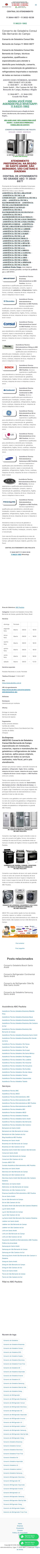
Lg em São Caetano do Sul (11, 1215)
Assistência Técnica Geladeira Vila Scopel (16, 1050)
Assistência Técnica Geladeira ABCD (14, 1112)
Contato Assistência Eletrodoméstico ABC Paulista (18, 1165)
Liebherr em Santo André (10, 1221)
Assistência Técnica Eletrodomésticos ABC (16, 1100)
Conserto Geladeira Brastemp (12, 1442)
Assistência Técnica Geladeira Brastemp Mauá (17, 1017)
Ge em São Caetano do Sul (11, 1202)
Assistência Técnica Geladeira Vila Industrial (16, 1063)
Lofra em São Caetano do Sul (12, 1237)
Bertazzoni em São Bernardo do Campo (15, 1131)
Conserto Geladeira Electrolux (13, 1449)
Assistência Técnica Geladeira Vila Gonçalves (17, 1066)
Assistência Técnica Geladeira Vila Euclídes (16, 1069)
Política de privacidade (9, 1243)
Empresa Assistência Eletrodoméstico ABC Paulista (19, 1193)
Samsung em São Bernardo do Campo (14, 1249)
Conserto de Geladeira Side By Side (14, 1387)
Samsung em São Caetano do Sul (13, 1252)
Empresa (20, 1526)
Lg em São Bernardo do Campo (12, 1212)
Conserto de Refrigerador (11, 1395)
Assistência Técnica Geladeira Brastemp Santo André (19, 1035)
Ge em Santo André (8, 1196)
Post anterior (20, 943)
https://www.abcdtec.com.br (11, 683)
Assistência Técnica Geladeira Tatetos (14, 1075)
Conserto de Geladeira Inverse (13, 1375)
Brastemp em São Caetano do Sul (13, 1147)
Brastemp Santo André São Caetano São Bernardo (19, 1150)
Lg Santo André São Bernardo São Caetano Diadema (19, 1218)
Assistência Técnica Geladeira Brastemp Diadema (18, 1020)
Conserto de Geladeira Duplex (13, 1356)
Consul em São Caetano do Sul (12, 1159)
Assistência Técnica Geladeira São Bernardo (16, 1122)
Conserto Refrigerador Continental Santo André (19, 975)
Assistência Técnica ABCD (11, 1094)
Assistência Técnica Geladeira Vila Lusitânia (16, 1059)
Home (20, 1523)
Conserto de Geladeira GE (11, 1368)
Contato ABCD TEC (8, 1162)
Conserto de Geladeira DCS (12, 1352)
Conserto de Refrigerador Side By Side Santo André (19, 984)
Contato (20, 1530)
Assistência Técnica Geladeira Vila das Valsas (17, 1072)
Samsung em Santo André (10, 1246)
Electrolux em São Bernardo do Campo (15, 1172)
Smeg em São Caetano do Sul (12, 1267)
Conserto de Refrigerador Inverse (14, 1418)
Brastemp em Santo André (11, 1140)
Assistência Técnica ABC (10, 1090)
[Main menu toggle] (36, 5)
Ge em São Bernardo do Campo (12, 1199)
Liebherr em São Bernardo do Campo (14, 1224)
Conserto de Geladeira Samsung (13, 1383)
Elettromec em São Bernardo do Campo (15, 1187)
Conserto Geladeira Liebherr (12, 1469)
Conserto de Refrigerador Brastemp (14, 1399)
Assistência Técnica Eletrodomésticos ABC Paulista (19, 1103)
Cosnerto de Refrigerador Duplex (14, 1508)
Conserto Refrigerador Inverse (13, 1488)
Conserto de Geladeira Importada (14, 1371)
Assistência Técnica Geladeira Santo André (16, 1119)
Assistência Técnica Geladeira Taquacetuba (16, 1078)
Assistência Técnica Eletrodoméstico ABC (16, 1097)
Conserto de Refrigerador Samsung (14, 1430)
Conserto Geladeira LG (10, 1465)
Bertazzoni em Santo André (11, 1128)
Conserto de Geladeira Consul (13, 1348)
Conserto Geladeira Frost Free (13, 1453)
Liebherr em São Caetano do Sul (13, 1227)
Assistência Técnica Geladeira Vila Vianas (16, 1044)
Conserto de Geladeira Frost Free (14, 1364)
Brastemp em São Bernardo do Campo (15, 1143)
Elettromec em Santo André (11, 1184)
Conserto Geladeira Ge (10, 1457)
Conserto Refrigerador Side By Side (14, 1500)
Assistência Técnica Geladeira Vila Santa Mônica (18, 1053)
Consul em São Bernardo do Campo (14, 1156)
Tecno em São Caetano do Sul (12, 1277)
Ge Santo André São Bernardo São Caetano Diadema (19, 1205)
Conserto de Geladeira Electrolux (14, 1360)
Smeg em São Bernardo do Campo (13, 1264)
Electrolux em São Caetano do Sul (13, 1175)
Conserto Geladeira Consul (12, 1446)
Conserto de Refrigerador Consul (14, 1403)
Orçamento (20, 1528)
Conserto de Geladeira (10, 1340)
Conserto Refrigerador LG (11, 1492)
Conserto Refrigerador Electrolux (14, 1477)
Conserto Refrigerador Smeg (12, 1504)
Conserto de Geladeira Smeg (12, 1391)
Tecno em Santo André (9, 1271)
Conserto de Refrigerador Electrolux (15, 1407)
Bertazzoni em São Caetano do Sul (13, 1134)
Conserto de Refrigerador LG (12, 1422)
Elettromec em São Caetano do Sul (13, 1190)
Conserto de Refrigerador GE (12, 1410)
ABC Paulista (20, 607)
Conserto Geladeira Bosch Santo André (18, 966)
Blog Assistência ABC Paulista (12, 1137)
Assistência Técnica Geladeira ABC (13, 1109)
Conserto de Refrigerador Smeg (13, 1438)
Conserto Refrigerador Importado (14, 1485)
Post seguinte (20, 948)
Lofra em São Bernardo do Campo (13, 1234)
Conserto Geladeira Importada (13, 1461)
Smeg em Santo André (9, 1261)
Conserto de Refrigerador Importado (15, 1414)
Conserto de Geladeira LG (11, 1379)
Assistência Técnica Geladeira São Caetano (16, 1125)
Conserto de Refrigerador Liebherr (14, 1426)
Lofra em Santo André (9, 1230)
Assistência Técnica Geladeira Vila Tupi (15, 1047)
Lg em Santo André (8, 1209)
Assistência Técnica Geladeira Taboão (14, 1081)
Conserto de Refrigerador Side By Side (15, 1434)
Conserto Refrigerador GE (11, 1481)
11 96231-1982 (16, 554)
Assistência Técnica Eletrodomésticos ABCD (16, 1106)
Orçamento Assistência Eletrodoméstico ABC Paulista (19, 1240)
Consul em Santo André (10, 1153)
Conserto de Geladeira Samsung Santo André (18, 993)
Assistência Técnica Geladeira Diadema (15, 1115)
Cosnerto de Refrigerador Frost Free (15, 1512)
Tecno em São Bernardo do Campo (13, 1274)
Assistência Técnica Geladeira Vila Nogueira (16, 1056)
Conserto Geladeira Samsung (12, 1473)
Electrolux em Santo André (11, 1168)
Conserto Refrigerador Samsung (13, 1496)
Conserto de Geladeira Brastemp (13, 1344)
